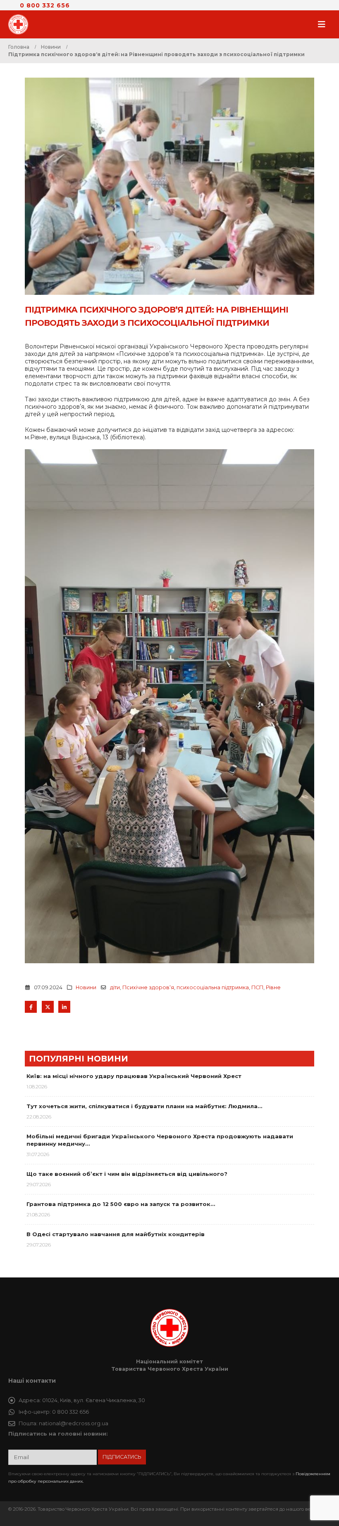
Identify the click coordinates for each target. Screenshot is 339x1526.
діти (115, 987)
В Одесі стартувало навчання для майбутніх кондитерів (115, 1234)
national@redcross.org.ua (73, 1423)
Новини (86, 987)
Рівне (273, 987)
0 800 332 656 (45, 5)
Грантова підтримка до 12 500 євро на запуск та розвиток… (120, 1204)
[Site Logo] (20, 24)
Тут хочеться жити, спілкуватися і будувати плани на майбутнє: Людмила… (144, 1106)
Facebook (31, 1007)
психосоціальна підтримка (213, 987)
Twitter (48, 1007)
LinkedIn (64, 1007)
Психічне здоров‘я (148, 987)
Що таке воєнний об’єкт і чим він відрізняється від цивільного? (126, 1174)
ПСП (257, 987)
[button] (324, 24)
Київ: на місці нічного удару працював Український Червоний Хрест (133, 1076)
